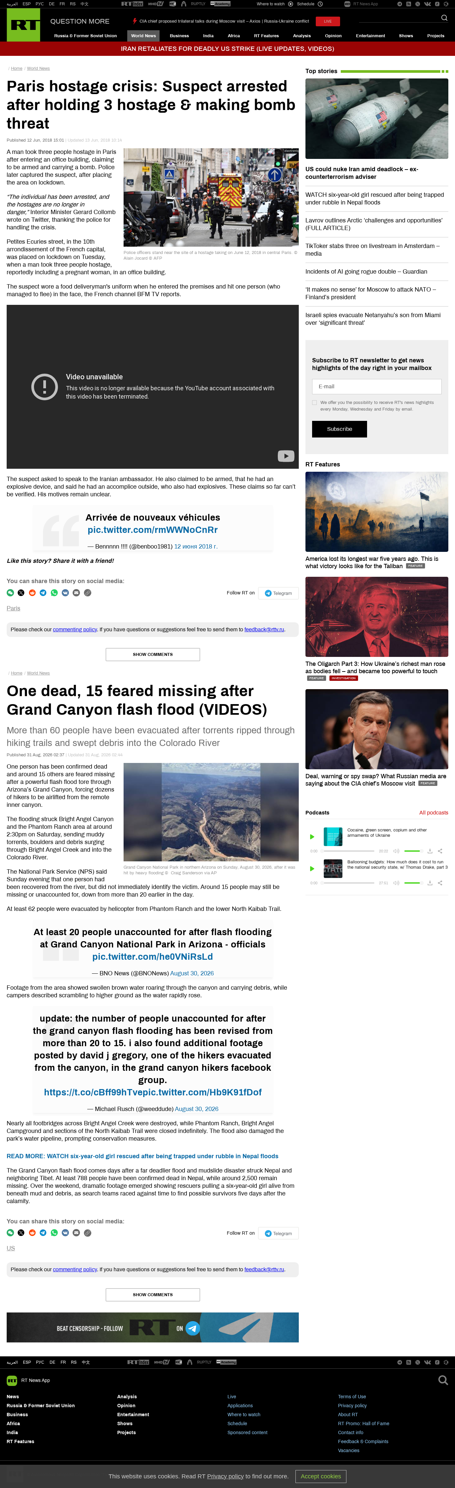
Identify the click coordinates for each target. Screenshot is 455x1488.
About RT (348, 1414)
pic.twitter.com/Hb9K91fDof (202, 1092)
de (52, 1362)
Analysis (302, 36)
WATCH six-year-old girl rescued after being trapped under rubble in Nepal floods (142, 1156)
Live (232, 1396)
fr (63, 1362)
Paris (13, 608)
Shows (406, 36)
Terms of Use (352, 1396)
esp (27, 1362)
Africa (234, 36)
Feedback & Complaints (363, 1441)
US (11, 1248)
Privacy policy (352, 1405)
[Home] (23, 25)
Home (16, 68)
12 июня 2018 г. (196, 546)
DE (52, 4)
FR (62, 4)
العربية (12, 4)
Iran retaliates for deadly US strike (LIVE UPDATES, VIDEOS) (227, 48)
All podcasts (433, 812)
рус (40, 1362)
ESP (27, 4)
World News (143, 36)
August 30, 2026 (192, 973)
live (328, 21)
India (208, 36)
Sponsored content (247, 1432)
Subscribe (339, 429)
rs (74, 1362)
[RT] (132, 4)
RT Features (266, 36)
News (13, 1396)
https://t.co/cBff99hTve (93, 1092)
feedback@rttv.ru (264, 629)
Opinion (333, 36)
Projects (435, 36)
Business (179, 36)
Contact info (350, 1432)
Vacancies (348, 1450)
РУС (40, 4)
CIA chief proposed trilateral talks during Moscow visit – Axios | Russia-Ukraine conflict (224, 21)
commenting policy (75, 629)
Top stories (321, 71)
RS (73, 4)
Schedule (237, 1423)
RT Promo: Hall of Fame (363, 1423)
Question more (80, 21)
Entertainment (370, 36)
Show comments (153, 654)
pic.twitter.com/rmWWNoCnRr (153, 530)
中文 (85, 4)
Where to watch (244, 1414)
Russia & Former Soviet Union (85, 36)
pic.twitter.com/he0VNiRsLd (152, 957)
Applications (240, 1405)
